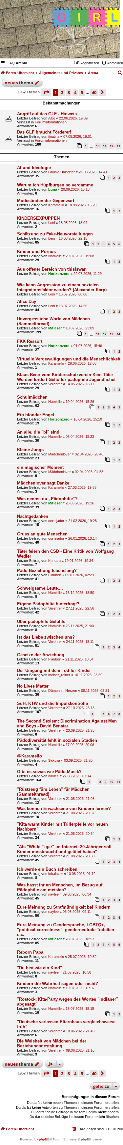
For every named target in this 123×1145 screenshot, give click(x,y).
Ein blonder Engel (35, 414)
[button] (46, 92)
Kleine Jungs (30, 449)
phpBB (44, 1139)
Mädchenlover (59, 454)
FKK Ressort (29, 341)
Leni (51, 223)
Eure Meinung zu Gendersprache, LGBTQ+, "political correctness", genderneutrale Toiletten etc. (65, 929)
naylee (53, 776)
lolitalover (55, 874)
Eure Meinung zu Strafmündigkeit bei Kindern (64, 907)
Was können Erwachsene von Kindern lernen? (64, 808)
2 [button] (62, 92)
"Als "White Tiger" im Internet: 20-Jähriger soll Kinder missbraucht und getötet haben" (64, 849)
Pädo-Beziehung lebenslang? (47, 570)
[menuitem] (11, 63)
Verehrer (55, 384)
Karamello (56, 205)
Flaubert (54, 575)
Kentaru (54, 561)
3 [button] (69, 92)
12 (111, 146)
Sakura (54, 760)
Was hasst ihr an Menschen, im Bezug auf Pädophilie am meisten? (59, 887)
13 (118, 146)
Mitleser (55, 328)
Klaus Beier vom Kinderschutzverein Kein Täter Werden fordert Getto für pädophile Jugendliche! (66, 377)
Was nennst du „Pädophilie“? (47, 498)
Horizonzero (59, 274)
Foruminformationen (51, 122)
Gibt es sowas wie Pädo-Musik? (49, 771)
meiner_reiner (59, 675)
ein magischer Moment (40, 467)
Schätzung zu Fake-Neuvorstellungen (55, 233)
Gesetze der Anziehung (40, 654)
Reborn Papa (30, 952)
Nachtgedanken (32, 516)
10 (97, 146)
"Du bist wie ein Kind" (39, 967)
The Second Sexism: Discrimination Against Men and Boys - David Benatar (67, 723)
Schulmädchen (32, 397)
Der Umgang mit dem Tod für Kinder (54, 670)
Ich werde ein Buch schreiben (47, 869)
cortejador (56, 521)
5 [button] (82, 92)
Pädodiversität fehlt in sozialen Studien (57, 740)
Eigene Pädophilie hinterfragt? (48, 603)
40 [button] (94, 92)
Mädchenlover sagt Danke (43, 483)
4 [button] (75, 92)
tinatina (53, 136)
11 (104, 146)
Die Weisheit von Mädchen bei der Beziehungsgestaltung (51, 1043)
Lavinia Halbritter (61, 172)
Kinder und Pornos (36, 251)
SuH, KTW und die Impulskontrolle (52, 703)
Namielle (55, 256)
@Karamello (29, 756)
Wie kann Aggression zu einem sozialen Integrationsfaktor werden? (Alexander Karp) (62, 287)
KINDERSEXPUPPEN (38, 218)
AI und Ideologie (34, 167)
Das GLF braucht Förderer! (44, 132)
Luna (52, 189)
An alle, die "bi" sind (38, 432)
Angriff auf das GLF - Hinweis (47, 113)
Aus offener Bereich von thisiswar (51, 269)
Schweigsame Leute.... (40, 588)
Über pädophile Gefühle (41, 621)
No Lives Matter (33, 686)
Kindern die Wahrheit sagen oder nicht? (57, 983)
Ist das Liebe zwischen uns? (46, 637)
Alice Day (26, 301)
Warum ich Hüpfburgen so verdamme (55, 185)
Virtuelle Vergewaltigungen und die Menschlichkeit (68, 359)
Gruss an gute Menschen (42, 534)
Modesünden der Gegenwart (45, 200)
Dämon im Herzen (62, 690)
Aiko (51, 118)
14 (118, 334)
